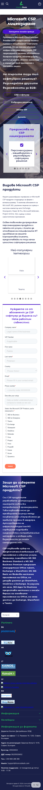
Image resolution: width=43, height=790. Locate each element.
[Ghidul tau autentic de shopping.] (6, 697)
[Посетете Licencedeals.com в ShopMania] (8, 643)
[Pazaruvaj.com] (8, 632)
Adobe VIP (21, 110)
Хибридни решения (21, 102)
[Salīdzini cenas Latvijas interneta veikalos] (19, 683)
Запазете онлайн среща (21, 31)
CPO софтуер (21, 95)
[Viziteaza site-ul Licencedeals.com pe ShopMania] (8, 703)
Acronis (22, 117)
